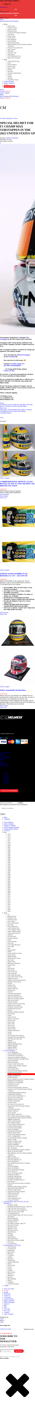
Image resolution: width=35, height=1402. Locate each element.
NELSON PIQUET (13, 1158)
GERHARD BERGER (14, 1094)
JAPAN (9, 1269)
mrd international (12, 1002)
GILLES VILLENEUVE (15, 48)
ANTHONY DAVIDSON (15, 1055)
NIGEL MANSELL (13, 1168)
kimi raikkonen (11, 39)
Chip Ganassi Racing (13, 933)
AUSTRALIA (11, 1248)
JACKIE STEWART (13, 1101)
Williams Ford (11, 1042)
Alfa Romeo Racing (13, 61)
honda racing (11, 66)
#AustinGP (11, 356)
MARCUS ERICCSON (14, 1141)
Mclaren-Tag (11, 990)
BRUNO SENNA (12, 1062)
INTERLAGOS (12, 1222)
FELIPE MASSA (12, 1086)
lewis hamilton (11, 41)
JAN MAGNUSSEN (13, 1109)
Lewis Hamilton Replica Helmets (17, 1138)
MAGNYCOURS (12, 1225)
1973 (8, 834)
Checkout (6, 777)
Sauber (9, 1015)
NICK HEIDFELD (13, 1161)
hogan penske (11, 950)
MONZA (10, 1233)
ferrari (9, 63)
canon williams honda (13, 930)
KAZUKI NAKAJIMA (14, 1128)
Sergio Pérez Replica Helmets (16, 1191)
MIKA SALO (11, 1156)
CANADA (10, 1255)
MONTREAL (11, 1232)
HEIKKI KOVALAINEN (15, 1099)
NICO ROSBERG (13, 1166)
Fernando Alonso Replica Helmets (17, 1087)
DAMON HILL (12, 1067)
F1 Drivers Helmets (6, 118)
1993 (8, 866)
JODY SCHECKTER (14, 1121)
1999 (8, 876)
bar (8, 914)
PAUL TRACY (12, 1171)
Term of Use (3, 766)
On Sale (6, 783)
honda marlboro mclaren (14, 953)
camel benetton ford (13, 928)
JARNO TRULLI (12, 1111)
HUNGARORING (13, 1220)
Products (6, 773)
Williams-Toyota (12, 1049)
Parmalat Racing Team (14, 1008)
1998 (8, 874)
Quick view (3, 497)
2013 (8, 899)
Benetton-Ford (11, 918)
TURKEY (10, 1282)
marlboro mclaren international (16, 980)
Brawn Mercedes (12, 926)
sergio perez (11, 54)
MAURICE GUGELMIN (15, 1146)
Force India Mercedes (13, 945)
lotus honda (10, 968)
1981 (8, 847)
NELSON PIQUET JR (14, 1160)
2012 (8, 898)
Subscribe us (3, 7)
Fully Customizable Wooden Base (13, 690)
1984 (8, 851)
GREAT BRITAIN (13, 1262)
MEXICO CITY (12, 1228)
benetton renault (12, 919)
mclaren (9, 69)
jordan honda (11, 965)
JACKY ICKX (11, 1102)
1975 (8, 837)
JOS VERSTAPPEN (13, 1123)
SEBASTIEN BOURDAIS (15, 1188)
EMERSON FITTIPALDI (15, 1081)
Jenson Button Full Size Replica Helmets (19, 1118)
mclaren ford (11, 985)
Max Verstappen (12, 1148)
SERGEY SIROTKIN (14, 1190)
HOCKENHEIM (12, 1218)
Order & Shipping (5, 758)
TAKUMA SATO (12, 1195)
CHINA (9, 1257)
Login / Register (8, 1314)
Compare (6, 1312)
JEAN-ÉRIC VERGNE (14, 1114)
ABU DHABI (11, 1247)
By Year (6, 780)
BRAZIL (10, 1254)
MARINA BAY (12, 1227)
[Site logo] (4, 21)
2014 (8, 901)
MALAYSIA (11, 1272)
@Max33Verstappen (23, 355)
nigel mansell (11, 49)
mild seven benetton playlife (15, 998)
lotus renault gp (12, 973)
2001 (8, 879)
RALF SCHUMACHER (14, 1173)
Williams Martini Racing (14, 1044)
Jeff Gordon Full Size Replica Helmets (18, 1116)
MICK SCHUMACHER (14, 1151)
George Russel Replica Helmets (16, 32)
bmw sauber (11, 921)
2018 (8, 908)
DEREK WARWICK (13, 1076)
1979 (8, 844)
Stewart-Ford (11, 1020)
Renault (9, 1010)
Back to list (3, 408)
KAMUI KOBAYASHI (14, 1126)
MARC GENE (11, 1139)
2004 (8, 884)
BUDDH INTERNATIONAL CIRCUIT (19, 1207)
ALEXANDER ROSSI (14, 1054)
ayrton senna (11, 26)
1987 (8, 856)
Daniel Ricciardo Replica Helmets (17, 1071)
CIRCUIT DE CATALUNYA (16, 1208)
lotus (8, 966)
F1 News (15, 118)
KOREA (10, 1270)
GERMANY (11, 1260)
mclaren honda (11, 987)
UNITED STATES (13, 1284)
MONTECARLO (12, 1230)
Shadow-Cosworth (13, 1018)
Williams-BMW (12, 1047)
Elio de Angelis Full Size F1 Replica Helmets (20, 1079)
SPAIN (9, 1280)
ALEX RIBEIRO (12, 1052)
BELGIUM (10, 1252)
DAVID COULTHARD (14, 1074)
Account (6, 778)
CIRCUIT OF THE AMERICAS (17, 1210)
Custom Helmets (5, 752)
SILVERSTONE (12, 1238)
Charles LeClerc (12, 27)
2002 (8, 881)
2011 (8, 896)
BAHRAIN (10, 1250)
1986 (8, 854)
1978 (8, 842)
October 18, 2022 (9, 371)
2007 (8, 889)
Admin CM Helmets (12, 138)
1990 (8, 861)
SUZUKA (10, 1242)
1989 (8, 859)
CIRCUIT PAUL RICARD (15, 1212)
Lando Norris (11, 38)
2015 (8, 903)
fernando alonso (12, 31)
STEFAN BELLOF (13, 1193)
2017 (8, 906)
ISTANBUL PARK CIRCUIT (16, 1223)
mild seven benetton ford (14, 997)
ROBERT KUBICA (13, 1175)
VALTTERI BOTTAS (14, 56)
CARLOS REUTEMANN (15, 1064)
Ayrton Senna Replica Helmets (16, 1057)
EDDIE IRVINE (12, 1077)
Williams (10, 1040)
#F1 (23, 364)
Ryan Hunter (11, 1181)
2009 (8, 893)
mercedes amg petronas (14, 73)
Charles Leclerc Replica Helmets (17, 1065)
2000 (8, 877)
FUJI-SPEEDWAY (13, 1213)
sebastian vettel (11, 53)
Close (1, 417)
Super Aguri (11, 1022)
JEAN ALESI (11, 1113)
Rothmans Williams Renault (15, 1012)
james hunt (10, 34)
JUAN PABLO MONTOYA (16, 1124)
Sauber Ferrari (11, 1017)
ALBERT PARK (12, 1205)
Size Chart (3, 763)
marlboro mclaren (12, 978)
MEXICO (10, 1274)
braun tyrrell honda (13, 923)
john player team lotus (13, 963)
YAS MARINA (12, 1243)
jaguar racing (11, 68)
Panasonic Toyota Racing (14, 1007)
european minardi (12, 938)
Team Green (11, 1024)
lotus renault (11, 970)
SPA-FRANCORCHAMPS (15, 1240)
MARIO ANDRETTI (13, 1143)
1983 (8, 849)
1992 (8, 864)
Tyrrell (9, 1034)
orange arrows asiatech (14, 1005)
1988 (8, 857)
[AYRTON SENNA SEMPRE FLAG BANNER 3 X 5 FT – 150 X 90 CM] (17, 533)
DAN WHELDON (13, 1069)
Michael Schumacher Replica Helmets (18, 1149)
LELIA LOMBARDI (13, 1136)
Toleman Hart (11, 1029)
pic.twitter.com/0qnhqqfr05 (12, 365)
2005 (8, 886)
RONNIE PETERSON (14, 1178)
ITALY (9, 1267)
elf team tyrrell (11, 936)
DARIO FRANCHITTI (14, 1072)
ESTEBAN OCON (13, 1084)
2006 (8, 888)
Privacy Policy (4, 1358)
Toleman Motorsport (13, 1030)
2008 (8, 891)
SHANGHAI (11, 1237)
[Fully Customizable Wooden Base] (17, 649)
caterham (10, 935)
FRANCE (10, 1259)
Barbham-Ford (11, 916)
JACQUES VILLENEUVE (15, 1104)
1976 (8, 839)
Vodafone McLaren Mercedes (16, 1037)
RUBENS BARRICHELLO (16, 1180)
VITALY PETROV (13, 1200)
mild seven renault (12, 1000)
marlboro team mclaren (14, 982)
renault (9, 74)
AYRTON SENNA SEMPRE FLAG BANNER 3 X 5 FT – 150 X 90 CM (14, 575)
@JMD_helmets (16, 364)
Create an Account (5, 1329)
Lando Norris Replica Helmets (16, 1134)
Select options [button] (4, 496)
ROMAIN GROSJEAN (14, 1176)
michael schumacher (13, 43)
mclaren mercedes (12, 988)
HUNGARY (11, 1265)
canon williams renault (14, 931)
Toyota (9, 76)
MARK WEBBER (13, 1144)
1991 (8, 862)
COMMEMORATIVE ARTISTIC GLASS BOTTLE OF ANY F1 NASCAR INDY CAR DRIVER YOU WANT (17, 484)
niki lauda (10, 51)
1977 (8, 841)
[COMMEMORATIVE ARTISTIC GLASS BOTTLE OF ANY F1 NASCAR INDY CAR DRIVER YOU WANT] (17, 450)
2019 (8, 909)
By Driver (7, 782)
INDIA (9, 1264)
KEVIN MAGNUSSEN (14, 1131)
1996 (8, 871)
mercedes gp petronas (13, 995)
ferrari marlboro (12, 64)
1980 (8, 846)
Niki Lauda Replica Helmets (15, 1170)
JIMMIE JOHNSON (13, 1119)
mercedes (10, 71)
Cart (5, 775)
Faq (1, 761)
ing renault (10, 960)
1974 (8, 835)
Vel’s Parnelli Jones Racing (15, 1035)
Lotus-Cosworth (12, 971)
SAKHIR (10, 1235)
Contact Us (3, 756)
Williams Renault (12, 1045)
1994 (8, 867)
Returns (2, 759)
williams (9, 78)
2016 (8, 904)
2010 (8, 894)
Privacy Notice (4, 764)
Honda (9, 951)
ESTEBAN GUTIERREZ (15, 1082)
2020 (8, 911)
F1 (18, 337)
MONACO (10, 1275)
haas (8, 948)
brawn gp (10, 924)
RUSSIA (10, 1277)
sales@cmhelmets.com (7, 733)
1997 (8, 872)
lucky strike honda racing (14, 977)
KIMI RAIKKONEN (13, 1133)
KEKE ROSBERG (13, 1129)
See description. (4, 494)
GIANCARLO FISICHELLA (16, 1096)
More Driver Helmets (13, 58)
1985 (8, 852)
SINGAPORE (11, 1279)
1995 (8, 869)
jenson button (11, 36)
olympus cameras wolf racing (16, 1003)
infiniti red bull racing (13, 958)
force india (10, 946)
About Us (3, 754)
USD (15, 9)
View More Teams (12, 79)
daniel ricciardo (12, 29)
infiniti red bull (11, 956)
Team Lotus (10, 1025)
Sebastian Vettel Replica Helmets (17, 1186)
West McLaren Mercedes (14, 1039)
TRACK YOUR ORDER (9, 791)
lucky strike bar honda (14, 975)
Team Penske (11, 1027)
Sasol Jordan (11, 1013)
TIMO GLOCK (12, 1196)
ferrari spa (10, 943)
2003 (8, 882)
